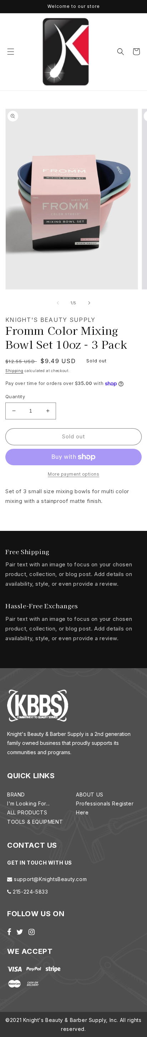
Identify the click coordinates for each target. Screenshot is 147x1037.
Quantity (15, 396)
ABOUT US (89, 794)
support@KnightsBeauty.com (49, 879)
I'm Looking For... (28, 803)
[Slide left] (58, 303)
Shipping (14, 370)
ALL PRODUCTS (27, 812)
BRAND (16, 794)
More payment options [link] (73, 474)
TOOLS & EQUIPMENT (35, 822)
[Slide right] (89, 303)
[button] (11, 52)
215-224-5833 (29, 892)
